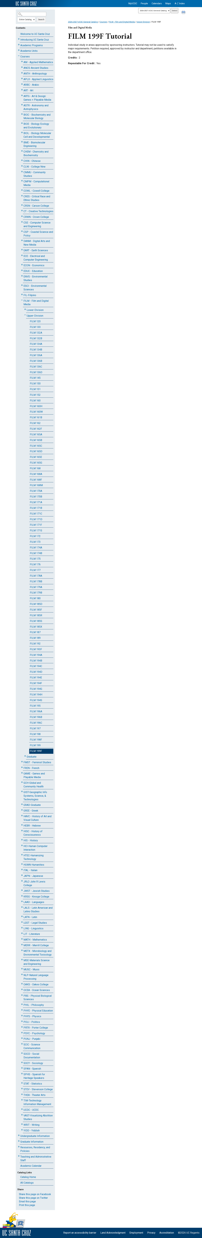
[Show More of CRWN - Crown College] (22, 216)
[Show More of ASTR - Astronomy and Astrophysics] (22, 104)
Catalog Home (28, 1177)
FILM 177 (35, 570)
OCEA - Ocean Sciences (37, 990)
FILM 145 (35, 377)
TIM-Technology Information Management (37, 1102)
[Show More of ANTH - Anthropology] (22, 73)
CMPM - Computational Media (36, 183)
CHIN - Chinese (32, 160)
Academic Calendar (31, 1165)
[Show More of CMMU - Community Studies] (22, 171)
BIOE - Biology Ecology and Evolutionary (36, 125)
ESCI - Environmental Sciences (35, 287)
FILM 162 (35, 423)
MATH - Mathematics (35, 939)
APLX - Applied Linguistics (38, 79)
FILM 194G (36, 688)
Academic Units (29, 50)
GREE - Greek (31, 810)
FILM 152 (35, 394)
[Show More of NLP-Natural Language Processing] (22, 974)
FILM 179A (36, 587)
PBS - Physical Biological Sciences (38, 997)
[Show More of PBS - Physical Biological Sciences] (22, 995)
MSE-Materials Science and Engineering (37, 962)
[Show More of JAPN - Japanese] (22, 875)
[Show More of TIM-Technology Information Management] (22, 1100)
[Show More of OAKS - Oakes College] (22, 983)
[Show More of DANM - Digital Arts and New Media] (22, 240)
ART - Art (28, 90)
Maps (168, 3)
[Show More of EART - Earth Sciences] (22, 249)
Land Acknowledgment (112, 1232)
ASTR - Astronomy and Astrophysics (36, 107)
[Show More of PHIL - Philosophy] (22, 1004)
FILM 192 (35, 643)
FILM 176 (35, 564)
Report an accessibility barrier (79, 1232)
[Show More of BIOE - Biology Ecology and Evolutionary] (22, 123)
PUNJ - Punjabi (32, 1038)
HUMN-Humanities (34, 864)
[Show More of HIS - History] (22, 839)
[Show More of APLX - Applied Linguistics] (22, 78)
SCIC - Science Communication (32, 1046)
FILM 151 (35, 389)
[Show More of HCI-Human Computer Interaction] (22, 845)
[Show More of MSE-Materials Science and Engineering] (22, 959)
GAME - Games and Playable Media (34, 775)
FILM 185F (36, 609)
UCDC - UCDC (31, 1109)
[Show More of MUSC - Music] (22, 968)
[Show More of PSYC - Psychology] (22, 1032)
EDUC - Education (33, 271)
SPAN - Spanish (32, 1068)
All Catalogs (27, 1182)
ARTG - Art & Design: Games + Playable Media (37, 98)
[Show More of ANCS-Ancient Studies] (22, 67)
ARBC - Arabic (31, 84)
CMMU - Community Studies (35, 174)
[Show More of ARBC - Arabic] (22, 84)
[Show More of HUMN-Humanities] (22, 864)
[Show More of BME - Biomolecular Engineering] (22, 142)
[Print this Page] (183, 12)
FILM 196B (36, 717)
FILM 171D (36, 519)
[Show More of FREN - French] (22, 767)
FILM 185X (36, 626)
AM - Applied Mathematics (38, 62)
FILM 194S (36, 700)
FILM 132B (36, 338)
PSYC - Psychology (34, 1033)
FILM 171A (36, 502)
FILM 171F (36, 524)
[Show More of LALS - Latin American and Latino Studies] (22, 907)
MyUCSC (132, 3)
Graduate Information (31, 1141)
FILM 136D (36, 372)
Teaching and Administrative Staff (35, 1158)
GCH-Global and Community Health (34, 784)
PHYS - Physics (32, 1016)
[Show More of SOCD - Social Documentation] (22, 1053)
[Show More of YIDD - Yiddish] (22, 1130)
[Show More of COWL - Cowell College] (22, 190)
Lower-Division (35, 310)
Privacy (151, 1232)
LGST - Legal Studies (35, 922)
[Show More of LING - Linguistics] (22, 927)
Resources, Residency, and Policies (35, 1149)
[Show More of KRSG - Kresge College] (22, 896)
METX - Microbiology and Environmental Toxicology (38, 953)
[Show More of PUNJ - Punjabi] (22, 1038)
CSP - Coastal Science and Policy (38, 233)
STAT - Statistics (33, 1083)
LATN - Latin (30, 917)
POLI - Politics (32, 1021)
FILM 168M (36, 485)
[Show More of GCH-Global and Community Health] (22, 782)
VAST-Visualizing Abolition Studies (38, 1117)
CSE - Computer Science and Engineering (37, 224)
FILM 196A (36, 711)
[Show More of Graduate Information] (18, 1141)
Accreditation (166, 1232)
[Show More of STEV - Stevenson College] (22, 1088)
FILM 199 (35, 745)
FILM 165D (36, 451)
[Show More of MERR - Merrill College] (22, 944)
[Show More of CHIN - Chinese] (22, 160)
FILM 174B (36, 553)
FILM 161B (36, 417)
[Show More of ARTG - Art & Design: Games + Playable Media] (22, 95)
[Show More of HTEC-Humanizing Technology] (22, 854)
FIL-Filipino (30, 295)
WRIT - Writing (31, 1124)
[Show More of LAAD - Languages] (22, 901)
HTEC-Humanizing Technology (34, 857)
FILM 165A (36, 434)
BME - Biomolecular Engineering (34, 144)
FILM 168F (36, 479)
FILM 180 (35, 598)
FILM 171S (36, 530)
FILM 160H (36, 406)
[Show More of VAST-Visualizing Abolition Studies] (22, 1115)
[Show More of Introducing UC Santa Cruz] (18, 39)
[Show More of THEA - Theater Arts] (22, 1094)
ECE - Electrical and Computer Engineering (36, 258)
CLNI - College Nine (34, 166)
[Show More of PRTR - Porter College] (22, 1027)
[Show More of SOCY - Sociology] (22, 1062)
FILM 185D (36, 604)
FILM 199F (36, 751)
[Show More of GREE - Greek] (22, 810)
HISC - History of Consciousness (33, 833)
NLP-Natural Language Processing (36, 977)
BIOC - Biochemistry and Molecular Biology (37, 116)
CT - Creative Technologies (38, 211)
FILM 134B (36, 349)
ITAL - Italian (30, 870)
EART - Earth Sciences (36, 250)
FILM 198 (35, 734)
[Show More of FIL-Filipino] (22, 294)
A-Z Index (180, 3)
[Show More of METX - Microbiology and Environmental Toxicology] (22, 950)
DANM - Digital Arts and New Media (37, 243)
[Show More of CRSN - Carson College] (22, 205)
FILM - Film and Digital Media (36, 302)
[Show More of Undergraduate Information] (18, 1135)
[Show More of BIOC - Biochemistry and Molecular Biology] (22, 114)
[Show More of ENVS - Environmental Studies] (22, 276)
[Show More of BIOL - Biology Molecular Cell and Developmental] (22, 132)
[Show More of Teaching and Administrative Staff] (18, 1156)
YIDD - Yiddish (32, 1130)
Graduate (31, 756)
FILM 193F (36, 649)
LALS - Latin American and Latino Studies (38, 909)
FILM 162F (36, 428)
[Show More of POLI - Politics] (22, 1021)
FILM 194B (36, 660)
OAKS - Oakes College (36, 984)
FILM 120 (35, 321)
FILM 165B (36, 440)
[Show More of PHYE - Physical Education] (22, 1010)
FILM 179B (36, 592)
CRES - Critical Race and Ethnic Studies (37, 198)
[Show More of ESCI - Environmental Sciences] (22, 285)
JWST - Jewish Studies (37, 890)
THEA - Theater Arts (34, 1095)
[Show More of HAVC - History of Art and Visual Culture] (22, 815)
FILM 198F (36, 739)
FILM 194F (36, 683)
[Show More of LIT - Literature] (22, 933)
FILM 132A (36, 332)
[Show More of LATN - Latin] (22, 916)
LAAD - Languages (34, 902)
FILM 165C (36, 445)
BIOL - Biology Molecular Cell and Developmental (37, 135)
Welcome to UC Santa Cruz (35, 33)
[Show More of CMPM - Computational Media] (22, 180)
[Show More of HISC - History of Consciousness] (22, 830)
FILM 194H (36, 694)
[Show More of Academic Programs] (18, 44)
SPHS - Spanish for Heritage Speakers (34, 1076)
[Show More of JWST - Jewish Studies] (22, 890)
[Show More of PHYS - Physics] (22, 1015)
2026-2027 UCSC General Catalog (83, 22)
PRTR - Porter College (36, 1027)
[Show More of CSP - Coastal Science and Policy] (22, 231)
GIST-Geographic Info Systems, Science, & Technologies (35, 796)
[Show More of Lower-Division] (25, 309)
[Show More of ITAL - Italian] (22, 869)
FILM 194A (36, 654)
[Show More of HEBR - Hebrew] (22, 825)
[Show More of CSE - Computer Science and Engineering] (22, 222)
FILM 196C (36, 722)
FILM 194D (36, 671)
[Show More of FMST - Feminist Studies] (22, 761)
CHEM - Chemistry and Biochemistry (36, 153)
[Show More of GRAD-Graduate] (22, 804)
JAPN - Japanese (33, 875)
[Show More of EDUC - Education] (22, 270)
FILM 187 (35, 632)
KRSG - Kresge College (36, 896)
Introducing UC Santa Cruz (34, 39)
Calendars (157, 3)
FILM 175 (35, 558)
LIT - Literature (32, 933)
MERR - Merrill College (36, 945)
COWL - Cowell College (36, 190)
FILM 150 (35, 383)
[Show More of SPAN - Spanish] (22, 1068)
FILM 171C (36, 513)
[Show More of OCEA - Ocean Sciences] (22, 989)
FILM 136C (36, 366)
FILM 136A (36, 355)
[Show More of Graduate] (25, 756)
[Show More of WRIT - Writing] (22, 1124)
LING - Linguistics (33, 928)
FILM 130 (35, 327)
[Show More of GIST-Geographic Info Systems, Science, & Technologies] (22, 791)
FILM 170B (36, 496)
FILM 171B (36, 507)
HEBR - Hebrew (32, 825)
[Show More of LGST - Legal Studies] (22, 922)
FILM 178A (36, 575)
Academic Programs (31, 45)
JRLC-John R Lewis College (34, 883)
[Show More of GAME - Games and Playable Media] (22, 773)
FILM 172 (35, 536)
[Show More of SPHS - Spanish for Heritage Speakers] (22, 1073)
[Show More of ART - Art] (22, 89)
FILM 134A (36, 343)
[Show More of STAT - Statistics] (22, 1083)
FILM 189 (35, 637)
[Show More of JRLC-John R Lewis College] (22, 881)
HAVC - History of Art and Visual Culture (37, 818)
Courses (25, 56)
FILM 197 (35, 728)
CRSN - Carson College (36, 205)
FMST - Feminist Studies (37, 762)
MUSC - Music (31, 969)
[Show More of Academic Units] (18, 50)
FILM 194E (36, 677)
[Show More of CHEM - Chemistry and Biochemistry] (22, 151)
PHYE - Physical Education (38, 1010)
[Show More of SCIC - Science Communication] (22, 1044)
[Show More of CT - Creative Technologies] (22, 210)
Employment (136, 1232)
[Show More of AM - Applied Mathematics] (22, 61)
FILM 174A (36, 547)
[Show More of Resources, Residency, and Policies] (18, 1146)
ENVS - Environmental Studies (36, 278)
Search (41, 19)
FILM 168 (35, 468)
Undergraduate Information (35, 1136)
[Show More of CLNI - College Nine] (22, 166)
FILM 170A (36, 490)
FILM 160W (36, 411)
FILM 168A (36, 474)
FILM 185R (36, 615)
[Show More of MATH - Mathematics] (22, 939)
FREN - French (31, 768)
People (144, 3)
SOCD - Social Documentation (32, 1055)
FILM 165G (36, 462)
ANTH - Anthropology (35, 73)
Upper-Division (35, 315)
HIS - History (31, 840)
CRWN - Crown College (36, 216)
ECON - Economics (34, 265)
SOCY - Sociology (33, 1063)
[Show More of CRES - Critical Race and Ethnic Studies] (22, 195)
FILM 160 (35, 400)
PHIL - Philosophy (34, 1004)
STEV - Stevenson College (38, 1089)
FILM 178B (36, 581)
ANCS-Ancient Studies (36, 67)
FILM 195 (35, 705)
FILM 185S (36, 621)
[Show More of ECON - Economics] (22, 264)
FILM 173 (35, 541)
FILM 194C (36, 666)
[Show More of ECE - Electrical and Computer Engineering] (22, 255)
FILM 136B (36, 360)
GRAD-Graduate (32, 804)
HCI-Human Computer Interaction (36, 848)
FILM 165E (36, 457)
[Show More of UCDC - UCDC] (22, 1109)
